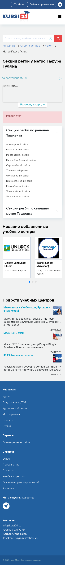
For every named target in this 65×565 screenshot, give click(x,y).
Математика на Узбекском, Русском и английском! (26, 309)
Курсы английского (15, 408)
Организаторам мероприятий (21, 482)
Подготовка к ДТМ (14, 402)
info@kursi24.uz (12, 525)
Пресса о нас (11, 464)
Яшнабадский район (17, 196)
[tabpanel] (17, 257)
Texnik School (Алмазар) (45, 264)
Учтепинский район (17, 170)
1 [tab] (29, 282)
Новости (8, 420)
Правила (8, 470)
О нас (6, 458)
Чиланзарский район (17, 176)
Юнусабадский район (18, 186)
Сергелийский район (18, 165)
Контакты (8, 488)
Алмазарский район (17, 144)
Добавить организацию (42, 4)
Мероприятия (11, 414)
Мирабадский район (17, 155)
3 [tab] (36, 282)
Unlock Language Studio (15, 264)
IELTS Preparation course (18, 355)
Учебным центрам (14, 476)
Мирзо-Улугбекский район (21, 160)
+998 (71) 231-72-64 (14, 529)
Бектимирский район (17, 150)
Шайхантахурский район (19, 181)
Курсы (6, 396)
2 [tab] (32, 282)
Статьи (7, 426)
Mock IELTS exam (13, 333)
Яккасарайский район (18, 191)
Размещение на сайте (16, 442)
